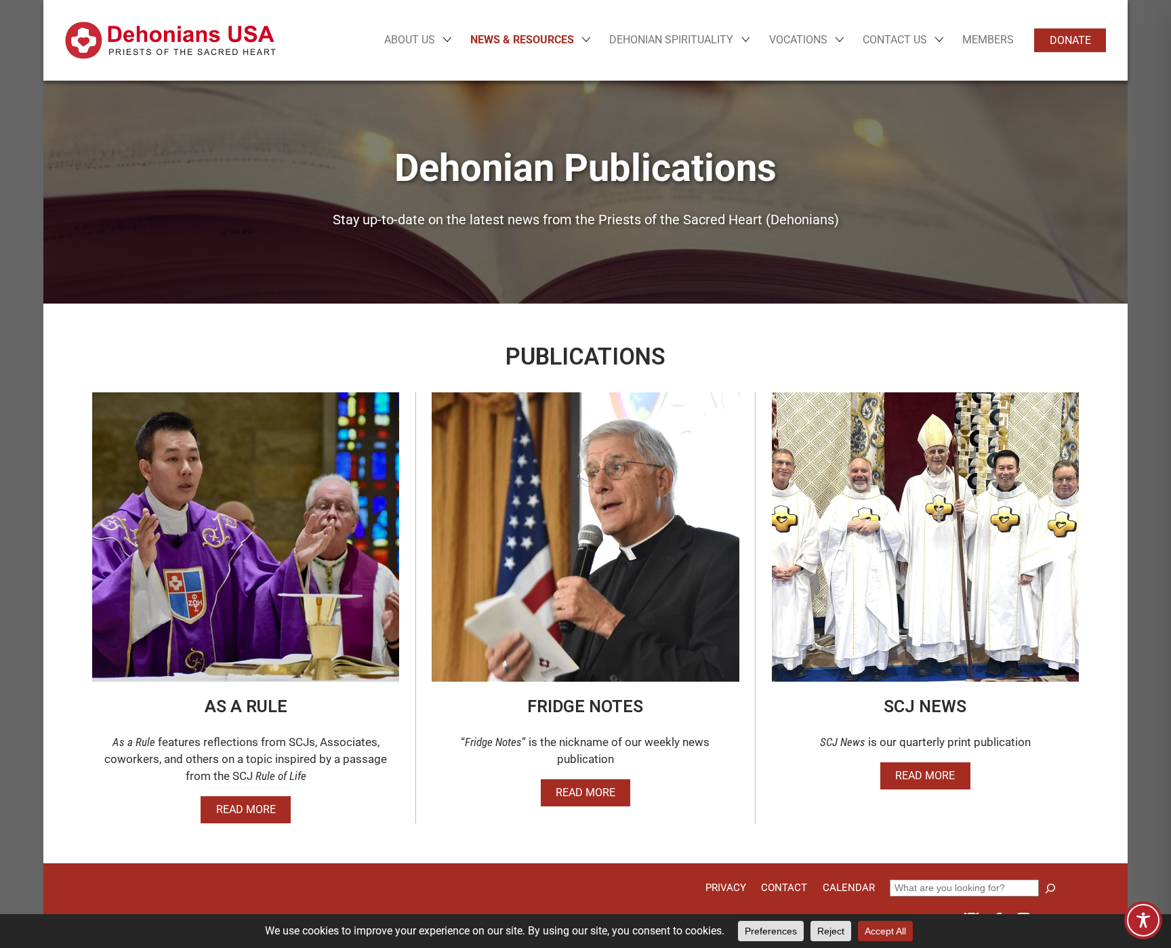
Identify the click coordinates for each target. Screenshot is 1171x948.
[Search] (1050, 888)
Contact (784, 888)
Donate (1070, 40)
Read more (246, 809)
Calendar (849, 888)
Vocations (798, 40)
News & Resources (522, 40)
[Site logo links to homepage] (170, 40)
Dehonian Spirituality (671, 40)
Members (988, 39)
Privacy (725, 888)
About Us (409, 40)
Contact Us (895, 40)
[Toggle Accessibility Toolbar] (1143, 920)
